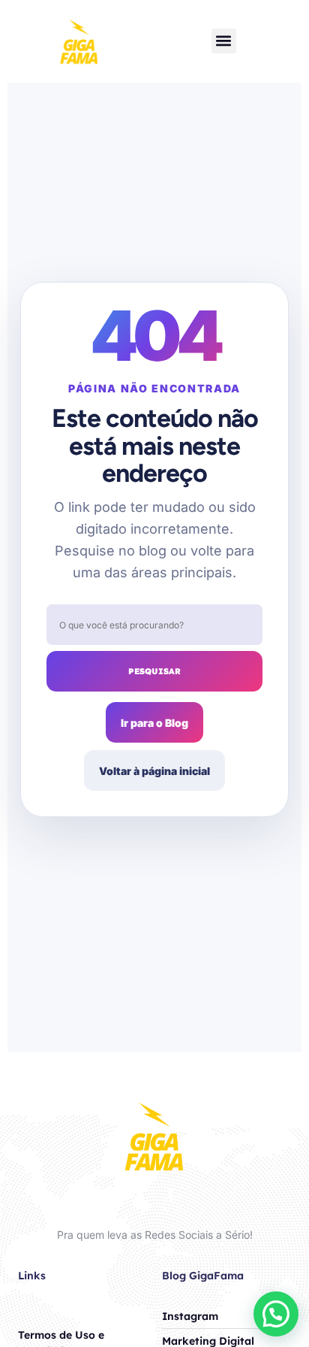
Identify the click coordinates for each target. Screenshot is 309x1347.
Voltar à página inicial (154, 770)
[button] (224, 41)
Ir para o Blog (154, 722)
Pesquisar (154, 671)
